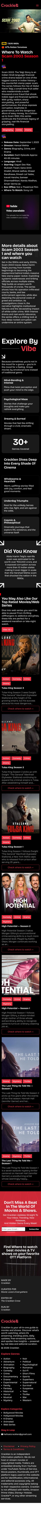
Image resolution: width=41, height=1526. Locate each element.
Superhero (28, 1379)
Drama (28, 130)
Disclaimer (9, 1446)
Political (27, 1361)
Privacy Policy (27, 1446)
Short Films (29, 1373)
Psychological (30, 1364)
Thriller (27, 1081)
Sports (26, 1376)
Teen (25, 1391)
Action (6, 679)
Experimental (10, 1382)
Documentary (10, 1376)
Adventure (8, 1361)
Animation (8, 1364)
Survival (27, 1385)
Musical (7, 1397)
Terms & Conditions (13, 1449)
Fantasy (7, 1388)
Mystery (7, 921)
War (25, 1397)
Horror (6, 1394)
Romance (28, 1367)
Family (6, 1385)
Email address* (13, 1229)
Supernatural (29, 1382)
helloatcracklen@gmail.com (18, 1434)
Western (27, 1400)
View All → (7, 629)
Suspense (28, 1388)
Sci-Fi (25, 1370)
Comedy (17, 679)
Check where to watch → (20, 708)
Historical (8, 1391)
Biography (8, 130)
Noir (25, 1358)
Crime (19, 130)
